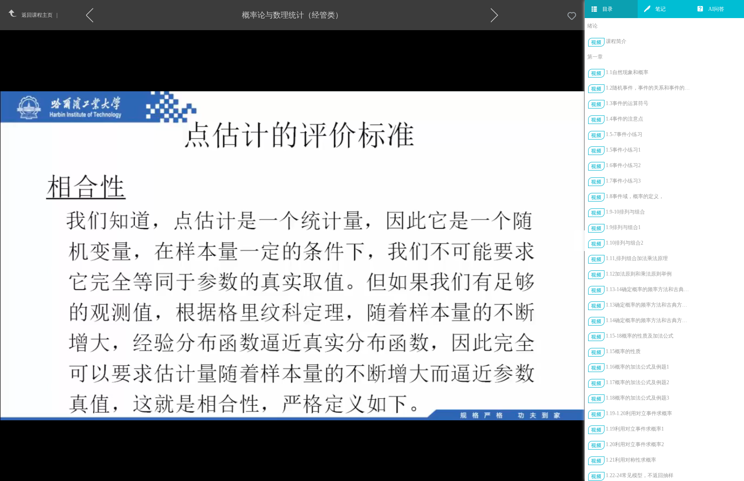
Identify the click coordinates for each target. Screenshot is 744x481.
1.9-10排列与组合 (625, 212)
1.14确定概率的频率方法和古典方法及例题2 (648, 320)
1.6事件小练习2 (623, 165)
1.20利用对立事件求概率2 (635, 444)
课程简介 (616, 41)
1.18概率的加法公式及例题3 (637, 398)
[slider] (313, 474)
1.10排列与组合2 (624, 243)
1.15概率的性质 (623, 351)
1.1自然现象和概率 (627, 72)
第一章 (595, 57)
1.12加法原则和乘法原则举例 (639, 274)
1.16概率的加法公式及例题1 (637, 367)
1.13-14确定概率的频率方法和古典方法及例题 (648, 289)
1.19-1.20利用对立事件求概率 (639, 413)
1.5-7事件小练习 (624, 134)
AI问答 (716, 9)
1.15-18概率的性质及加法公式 (639, 336)
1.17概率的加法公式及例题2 (637, 382)
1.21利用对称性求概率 (631, 460)
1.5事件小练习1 (623, 150)
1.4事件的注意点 (624, 119)
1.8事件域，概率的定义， (635, 196)
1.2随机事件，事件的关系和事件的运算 (648, 88)
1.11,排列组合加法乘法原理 (637, 258)
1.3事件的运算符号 (627, 103)
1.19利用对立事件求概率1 (635, 429)
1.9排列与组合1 (623, 227)
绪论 (592, 26)
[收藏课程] (571, 16)
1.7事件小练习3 (623, 181)
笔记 (660, 9)
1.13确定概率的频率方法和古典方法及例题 (648, 305)
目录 (607, 9)
